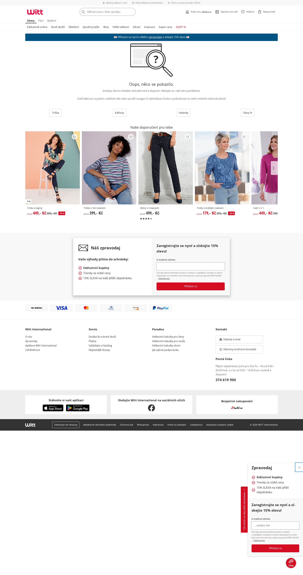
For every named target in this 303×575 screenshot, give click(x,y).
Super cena (165, 27)
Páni (41, 20)
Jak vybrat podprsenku (165, 350)
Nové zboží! (58, 27)
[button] (274, 168)
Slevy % (247, 112)
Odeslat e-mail (236, 340)
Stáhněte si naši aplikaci (66, 400)
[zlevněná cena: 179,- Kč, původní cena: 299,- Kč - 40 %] (222, 167)
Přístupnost (143, 424)
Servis (93, 329)
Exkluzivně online (37, 27)
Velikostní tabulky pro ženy (168, 336)
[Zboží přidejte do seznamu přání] (74, 136)
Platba (92, 341)
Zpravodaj (31, 341)
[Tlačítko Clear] (132, 12)
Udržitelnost (32, 350)
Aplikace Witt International (41, 345)
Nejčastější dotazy (99, 350)
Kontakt (221, 329)
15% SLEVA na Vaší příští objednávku (244, 511)
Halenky (183, 112)
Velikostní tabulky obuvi (166, 345)
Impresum (158, 424)
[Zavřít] (299, 467)
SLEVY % (181, 27)
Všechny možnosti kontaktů (239, 349)
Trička (55, 112)
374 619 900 (226, 379)
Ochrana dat (126, 424)
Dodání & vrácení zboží (102, 336)
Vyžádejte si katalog (100, 345)
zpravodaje (155, 37)
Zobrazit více (259, 540)
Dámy (31, 20)
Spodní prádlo (91, 27)
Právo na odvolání (176, 424)
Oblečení (73, 27)
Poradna (158, 329)
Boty (106, 27)
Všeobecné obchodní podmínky (99, 424)
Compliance (196, 424)
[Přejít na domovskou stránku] (35, 12)
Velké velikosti (121, 27)
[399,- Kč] (109, 167)
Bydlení (51, 20)
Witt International (38, 329)
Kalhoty (119, 112)
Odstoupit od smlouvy (65, 424)
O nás (28, 336)
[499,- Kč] (165, 167)
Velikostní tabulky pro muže (168, 341)
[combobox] (114, 12)
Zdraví (136, 27)
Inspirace (149, 27)
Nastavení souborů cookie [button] (219, 424)
